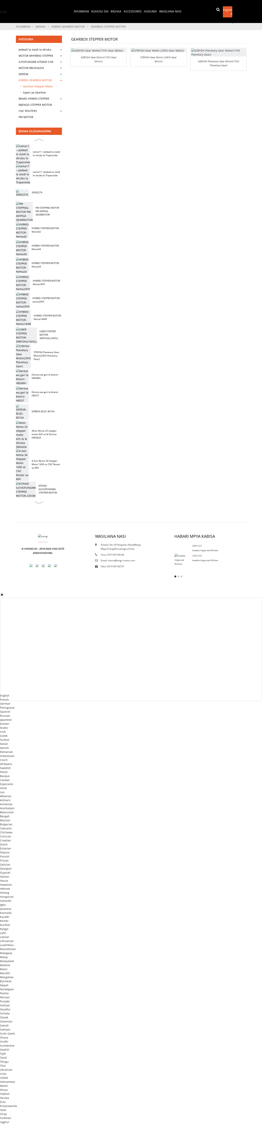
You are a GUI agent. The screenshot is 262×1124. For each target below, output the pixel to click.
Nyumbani (81, 11)
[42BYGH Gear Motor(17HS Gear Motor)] (98, 50)
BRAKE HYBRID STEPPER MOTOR (34, 99)
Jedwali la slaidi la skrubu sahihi (35, 50)
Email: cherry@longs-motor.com (118, 560)
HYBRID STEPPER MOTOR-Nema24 (45, 265)
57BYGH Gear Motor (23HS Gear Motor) (158, 59)
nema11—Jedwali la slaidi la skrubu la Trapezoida (46, 153)
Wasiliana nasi (170, 11)
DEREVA (23, 74)
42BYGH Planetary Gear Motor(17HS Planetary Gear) (218, 63)
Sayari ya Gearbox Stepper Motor (34, 93)
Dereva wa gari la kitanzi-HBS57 (45, 394)
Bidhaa (116, 11)
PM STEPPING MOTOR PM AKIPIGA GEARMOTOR (47, 211)
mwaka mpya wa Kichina (205, 550)
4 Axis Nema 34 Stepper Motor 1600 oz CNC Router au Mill (46, 464)
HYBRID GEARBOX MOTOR (68, 26)
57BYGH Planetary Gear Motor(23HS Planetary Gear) (46, 356)
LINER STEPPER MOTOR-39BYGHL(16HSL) (49, 335)
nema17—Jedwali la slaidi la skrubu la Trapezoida (46, 174)
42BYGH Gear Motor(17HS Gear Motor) (98, 59)
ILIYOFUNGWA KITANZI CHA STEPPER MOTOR (36, 62)
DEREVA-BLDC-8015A (43, 411)
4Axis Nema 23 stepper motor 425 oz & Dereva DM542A (44, 434)
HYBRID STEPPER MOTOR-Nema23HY (47, 282)
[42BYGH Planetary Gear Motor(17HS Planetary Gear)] (218, 52)
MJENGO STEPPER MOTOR (35, 105)
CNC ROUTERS (28, 111)
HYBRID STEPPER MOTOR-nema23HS (46, 300)
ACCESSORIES (133, 11)
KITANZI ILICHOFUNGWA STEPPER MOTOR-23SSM (48, 489)
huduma (150, 11)
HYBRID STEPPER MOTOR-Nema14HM (48, 317)
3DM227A (37, 192)
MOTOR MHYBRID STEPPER (36, 55)
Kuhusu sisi (99, 11)
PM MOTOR (26, 117)
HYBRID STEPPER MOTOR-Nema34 (45, 247)
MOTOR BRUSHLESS (31, 68)
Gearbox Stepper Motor (108, 26)
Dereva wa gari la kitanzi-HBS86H (45, 376)
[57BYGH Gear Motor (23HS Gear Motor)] (158, 50)
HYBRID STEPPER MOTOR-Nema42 (45, 230)
